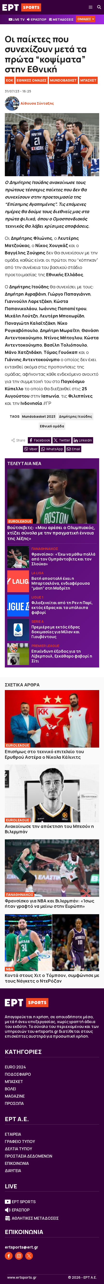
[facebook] (9, 1256)
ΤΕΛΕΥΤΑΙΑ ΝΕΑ (24, 463)
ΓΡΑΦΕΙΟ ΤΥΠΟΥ (20, 1141)
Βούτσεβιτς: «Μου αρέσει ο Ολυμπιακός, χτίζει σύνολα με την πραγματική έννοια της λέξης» (51, 533)
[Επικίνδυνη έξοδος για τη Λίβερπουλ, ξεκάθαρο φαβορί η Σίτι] (18, 654)
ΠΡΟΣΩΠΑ (14, 1103)
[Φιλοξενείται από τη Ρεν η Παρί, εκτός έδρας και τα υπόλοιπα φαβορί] (18, 606)
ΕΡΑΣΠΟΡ (38, 19)
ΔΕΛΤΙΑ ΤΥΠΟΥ (18, 1148)
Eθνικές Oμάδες (31, 80)
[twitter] (29, 1256)
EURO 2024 (15, 1067)
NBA (9, 969)
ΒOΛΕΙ (10, 1089)
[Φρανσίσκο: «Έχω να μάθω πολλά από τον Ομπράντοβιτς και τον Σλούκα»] (18, 557)
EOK (9, 80)
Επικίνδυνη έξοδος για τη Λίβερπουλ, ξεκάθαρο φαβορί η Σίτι (61, 656)
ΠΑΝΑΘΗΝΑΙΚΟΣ (44, 548)
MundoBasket (63, 80)
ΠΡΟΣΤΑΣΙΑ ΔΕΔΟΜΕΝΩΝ (28, 1156)
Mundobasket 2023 (38, 416)
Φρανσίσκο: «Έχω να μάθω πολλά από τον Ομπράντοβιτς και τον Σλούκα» (63, 559)
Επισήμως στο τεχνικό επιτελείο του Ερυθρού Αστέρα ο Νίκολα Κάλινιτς (44, 754)
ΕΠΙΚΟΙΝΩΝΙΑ (17, 1163)
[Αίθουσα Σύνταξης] (12, 103)
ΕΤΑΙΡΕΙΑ (13, 1134)
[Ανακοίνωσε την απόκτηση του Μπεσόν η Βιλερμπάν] (52, 793)
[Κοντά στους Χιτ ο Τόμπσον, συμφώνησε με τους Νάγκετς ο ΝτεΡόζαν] (52, 942)
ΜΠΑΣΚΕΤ (88, 80)
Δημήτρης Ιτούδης (75, 416)
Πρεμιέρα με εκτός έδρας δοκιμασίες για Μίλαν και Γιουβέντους (55, 631)
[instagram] (19, 1256)
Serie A (37, 621)
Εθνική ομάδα (52, 426)
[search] (99, 7)
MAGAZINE (15, 1096)
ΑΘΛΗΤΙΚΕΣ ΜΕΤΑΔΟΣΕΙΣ (35, 1218)
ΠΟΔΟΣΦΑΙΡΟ (18, 1074)
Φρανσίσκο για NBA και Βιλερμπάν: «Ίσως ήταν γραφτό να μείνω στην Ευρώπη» (49, 903)
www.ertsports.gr (22, 1277)
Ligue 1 (37, 597)
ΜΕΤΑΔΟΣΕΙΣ (63, 19)
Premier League (45, 645)
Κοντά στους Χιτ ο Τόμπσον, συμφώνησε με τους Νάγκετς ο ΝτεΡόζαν (52, 978)
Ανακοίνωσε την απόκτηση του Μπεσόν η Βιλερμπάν (49, 829)
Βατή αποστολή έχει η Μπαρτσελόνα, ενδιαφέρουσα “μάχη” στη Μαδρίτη (60, 583)
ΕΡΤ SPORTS (24, 1201)
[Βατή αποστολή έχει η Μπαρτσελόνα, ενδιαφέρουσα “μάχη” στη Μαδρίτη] (18, 581)
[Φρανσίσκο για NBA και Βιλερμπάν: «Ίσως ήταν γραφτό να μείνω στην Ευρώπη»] (52, 868)
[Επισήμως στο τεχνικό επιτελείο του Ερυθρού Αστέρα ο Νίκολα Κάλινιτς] (52, 719)
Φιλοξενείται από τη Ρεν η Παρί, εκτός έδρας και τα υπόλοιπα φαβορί (62, 607)
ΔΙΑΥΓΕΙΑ (13, 1170)
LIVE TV (18, 19)
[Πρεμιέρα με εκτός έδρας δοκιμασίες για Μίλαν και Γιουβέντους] (18, 630)
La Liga (37, 573)
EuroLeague (19, 521)
